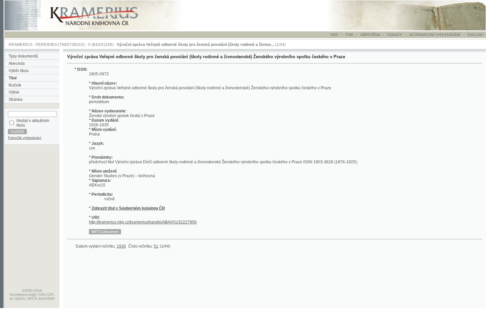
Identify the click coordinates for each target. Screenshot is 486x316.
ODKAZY (394, 35)
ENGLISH (475, 35)
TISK (349, 35)
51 (156, 246)
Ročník (15, 85)
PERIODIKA (46, 44)
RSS (334, 35)
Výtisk (14, 92)
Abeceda (17, 63)
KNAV (50, 298)
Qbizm (20, 298)
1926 (121, 246)
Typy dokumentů (23, 56)
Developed (18, 294)
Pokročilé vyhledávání (24, 137)
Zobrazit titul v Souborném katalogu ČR (128, 208)
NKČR (32, 298)
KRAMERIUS (20, 44)
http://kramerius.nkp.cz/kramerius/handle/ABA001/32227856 (143, 222)
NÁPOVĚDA (370, 35)
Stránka (15, 99)
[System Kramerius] (101, 29)
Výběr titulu (19, 70)
